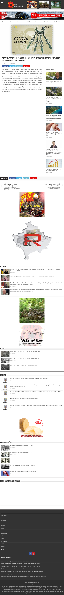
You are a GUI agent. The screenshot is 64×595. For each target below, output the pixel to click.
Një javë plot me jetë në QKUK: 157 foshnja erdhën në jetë (54, 134)
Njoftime (7, 22)
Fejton (2, 538)
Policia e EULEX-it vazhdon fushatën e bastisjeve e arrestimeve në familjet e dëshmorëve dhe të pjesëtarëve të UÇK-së (12, 187)
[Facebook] (30, 553)
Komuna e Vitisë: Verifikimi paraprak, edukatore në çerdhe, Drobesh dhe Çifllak (29, 378)
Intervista (3, 525)
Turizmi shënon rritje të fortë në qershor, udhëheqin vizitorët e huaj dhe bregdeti (53, 117)
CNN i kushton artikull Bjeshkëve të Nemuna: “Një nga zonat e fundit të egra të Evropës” (53, 99)
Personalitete (4, 533)
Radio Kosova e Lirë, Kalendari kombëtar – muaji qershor (23, 459)
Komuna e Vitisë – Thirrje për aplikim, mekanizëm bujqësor (24, 398)
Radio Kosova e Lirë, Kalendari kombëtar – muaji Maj (22, 465)
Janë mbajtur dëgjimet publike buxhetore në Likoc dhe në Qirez (16, 574)
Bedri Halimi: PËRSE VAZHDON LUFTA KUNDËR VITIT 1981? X (24, 365)
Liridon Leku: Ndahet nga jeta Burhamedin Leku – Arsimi (54, 82)
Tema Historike (4, 530)
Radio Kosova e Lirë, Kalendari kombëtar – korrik (21, 452)
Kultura (2, 528)
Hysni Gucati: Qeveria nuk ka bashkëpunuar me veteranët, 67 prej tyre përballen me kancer (22, 571)
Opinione (3, 543)
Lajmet (2, 517)
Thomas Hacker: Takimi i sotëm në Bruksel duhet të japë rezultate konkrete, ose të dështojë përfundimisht (52, 186)
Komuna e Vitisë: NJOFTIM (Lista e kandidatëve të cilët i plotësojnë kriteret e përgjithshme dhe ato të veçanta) (36, 405)
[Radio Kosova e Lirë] (32, 4)
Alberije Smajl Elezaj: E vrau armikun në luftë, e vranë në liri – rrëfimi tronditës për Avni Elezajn (32, 276)
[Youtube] (33, 553)
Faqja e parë (4, 515)
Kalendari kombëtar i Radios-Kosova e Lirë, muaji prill (23, 471)
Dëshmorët (3, 520)
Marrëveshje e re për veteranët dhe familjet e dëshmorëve (14, 568)
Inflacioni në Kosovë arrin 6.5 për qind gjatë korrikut (53, 170)
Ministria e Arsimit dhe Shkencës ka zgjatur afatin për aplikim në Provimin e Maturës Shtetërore (23, 576)
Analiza (2, 523)
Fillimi (2, 22)
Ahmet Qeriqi (4, 541)
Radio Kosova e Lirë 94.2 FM (32, 582)
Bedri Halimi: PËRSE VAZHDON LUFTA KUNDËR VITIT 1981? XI (24, 358)
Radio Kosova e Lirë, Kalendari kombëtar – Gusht (21, 445)
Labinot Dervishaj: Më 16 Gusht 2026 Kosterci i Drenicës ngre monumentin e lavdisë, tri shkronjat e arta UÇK (54, 152)
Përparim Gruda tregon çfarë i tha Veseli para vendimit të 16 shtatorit (17, 561)
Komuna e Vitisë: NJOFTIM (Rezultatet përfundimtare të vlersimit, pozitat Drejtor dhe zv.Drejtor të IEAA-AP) (35, 391)
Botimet (2, 536)
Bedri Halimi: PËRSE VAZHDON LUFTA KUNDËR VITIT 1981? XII (25, 351)
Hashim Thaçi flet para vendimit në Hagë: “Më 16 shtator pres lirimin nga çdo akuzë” (20, 563)
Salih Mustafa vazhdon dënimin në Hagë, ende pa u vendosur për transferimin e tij (20, 566)
